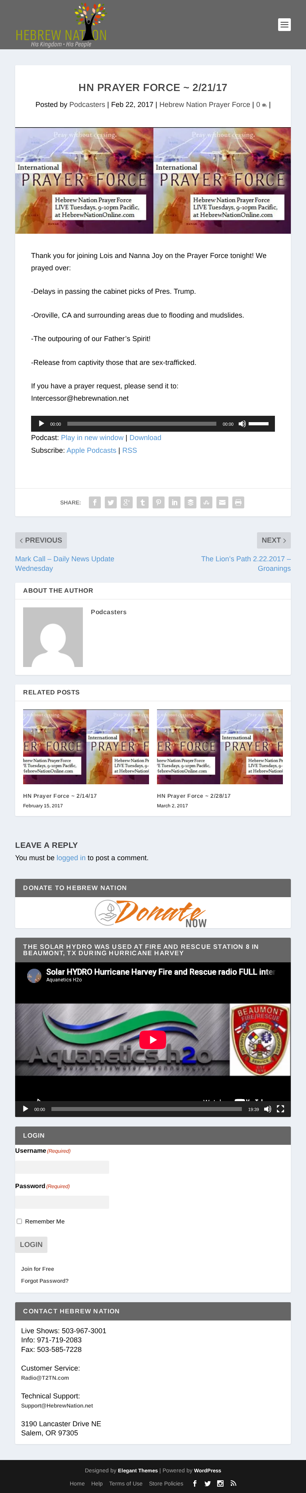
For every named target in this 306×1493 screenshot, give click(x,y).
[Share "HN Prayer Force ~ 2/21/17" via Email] (222, 502)
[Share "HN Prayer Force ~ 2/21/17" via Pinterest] (159, 502)
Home (77, 1483)
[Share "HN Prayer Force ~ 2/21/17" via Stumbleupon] (206, 502)
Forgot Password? (45, 1281)
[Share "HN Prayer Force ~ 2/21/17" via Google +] (127, 502)
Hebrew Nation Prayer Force (204, 105)
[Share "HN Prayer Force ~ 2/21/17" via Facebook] (95, 502)
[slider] (260, 423)
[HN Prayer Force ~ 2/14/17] (86, 746)
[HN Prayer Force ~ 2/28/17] (220, 746)
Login (31, 1245)
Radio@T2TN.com (45, 1378)
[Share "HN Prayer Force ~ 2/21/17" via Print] (238, 502)
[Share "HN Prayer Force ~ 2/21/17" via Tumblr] (143, 502)
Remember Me (45, 1221)
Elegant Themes (138, 1471)
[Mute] (242, 424)
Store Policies (166, 1483)
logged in (71, 858)
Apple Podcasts (91, 450)
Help (97, 1483)
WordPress (207, 1471)
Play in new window (92, 438)
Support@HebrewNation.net (57, 1405)
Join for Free (37, 1269)
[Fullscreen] (280, 1109)
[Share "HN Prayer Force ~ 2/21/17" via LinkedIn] (174, 502)
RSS (129, 450)
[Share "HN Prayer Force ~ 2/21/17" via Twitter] (111, 502)
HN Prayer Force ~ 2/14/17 (60, 796)
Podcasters (87, 105)
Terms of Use (126, 1483)
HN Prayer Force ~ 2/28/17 (194, 796)
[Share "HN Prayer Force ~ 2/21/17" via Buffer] (190, 502)
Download (145, 438)
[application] (153, 424)
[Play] (41, 424)
